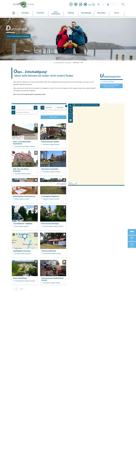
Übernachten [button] (101, 13)
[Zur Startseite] (14, 13)
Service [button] (116, 13)
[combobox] (24, 108)
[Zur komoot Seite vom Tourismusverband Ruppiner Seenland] (80, 4)
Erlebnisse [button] (71, 13)
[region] (96, 144)
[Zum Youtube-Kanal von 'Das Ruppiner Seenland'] (85, 4)
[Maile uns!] (111, 86)
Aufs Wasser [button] (25, 13)
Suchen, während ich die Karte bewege (87, 105)
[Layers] (70, 120)
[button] (132, 245)
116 (21, 289)
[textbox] (22, 112)
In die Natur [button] (40, 13)
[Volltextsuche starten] (123, 4)
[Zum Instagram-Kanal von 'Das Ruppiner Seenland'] (75, 4)
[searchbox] (24, 107)
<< (13, 289)
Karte (90, 5)
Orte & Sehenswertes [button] (55, 13)
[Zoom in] (70, 106)
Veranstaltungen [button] (86, 13)
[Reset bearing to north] (70, 115)
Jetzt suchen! (53, 117)
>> (24, 289)
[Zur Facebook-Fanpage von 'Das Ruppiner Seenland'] (71, 4)
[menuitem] (103, 4)
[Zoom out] (70, 110)
